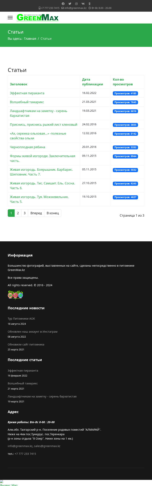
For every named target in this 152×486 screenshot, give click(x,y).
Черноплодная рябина (27, 147)
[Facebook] (63, 4)
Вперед (36, 213)
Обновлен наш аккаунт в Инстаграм (32, 334)
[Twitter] (69, 4)
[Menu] (10, 18)
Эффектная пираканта (27, 93)
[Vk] (83, 4)
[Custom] (89, 4)
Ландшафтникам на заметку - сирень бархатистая (42, 398)
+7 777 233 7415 (50, 8)
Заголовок (18, 84)
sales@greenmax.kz (47, 446)
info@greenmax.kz (75, 8)
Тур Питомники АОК (21, 321)
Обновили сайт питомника (26, 347)
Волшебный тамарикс (27, 102)
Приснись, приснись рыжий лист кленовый (43, 124)
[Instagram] (76, 4)
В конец (53, 213)
